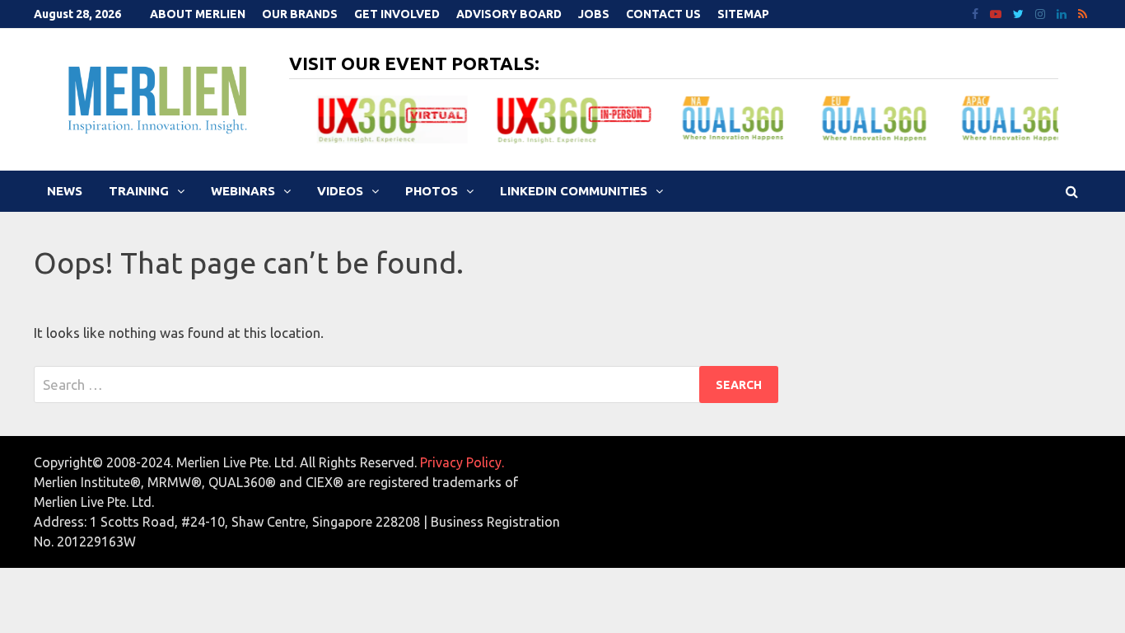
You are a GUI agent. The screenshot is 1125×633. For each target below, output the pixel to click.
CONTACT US (663, 14)
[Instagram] (1042, 13)
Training (139, 191)
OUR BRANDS (300, 14)
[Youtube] (997, 13)
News (64, 191)
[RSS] (1082, 13)
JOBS (593, 14)
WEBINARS (243, 191)
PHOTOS (431, 191)
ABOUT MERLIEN (197, 14)
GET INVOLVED (397, 14)
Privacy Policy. (462, 462)
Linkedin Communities (573, 191)
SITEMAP (743, 14)
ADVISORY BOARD (509, 14)
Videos (340, 191)
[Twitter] (1020, 13)
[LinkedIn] (1063, 13)
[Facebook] (977, 13)
